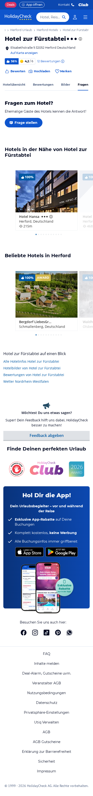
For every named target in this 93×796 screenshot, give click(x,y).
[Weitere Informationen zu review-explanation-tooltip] (62, 61)
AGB (46, 732)
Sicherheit (46, 761)
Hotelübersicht (14, 84)
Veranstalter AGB (46, 683)
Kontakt (64, 4)
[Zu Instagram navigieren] (35, 632)
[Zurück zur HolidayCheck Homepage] (18, 17)
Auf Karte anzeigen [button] (24, 53)
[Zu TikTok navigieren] (46, 632)
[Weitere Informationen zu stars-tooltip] (80, 39)
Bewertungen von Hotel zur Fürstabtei (33, 374)
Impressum (46, 771)
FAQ (46, 654)
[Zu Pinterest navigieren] (58, 632)
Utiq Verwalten (46, 722)
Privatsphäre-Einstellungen (46, 712)
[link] (75, 17)
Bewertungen (43, 84)
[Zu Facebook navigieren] (23, 632)
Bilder (65, 84)
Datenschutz (46, 703)
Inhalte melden (46, 663)
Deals (11, 4)
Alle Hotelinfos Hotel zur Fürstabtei (31, 361)
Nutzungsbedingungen (46, 693)
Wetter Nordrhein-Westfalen (26, 381)
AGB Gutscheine (46, 742)
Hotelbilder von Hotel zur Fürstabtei (32, 368)
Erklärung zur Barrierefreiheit (46, 751)
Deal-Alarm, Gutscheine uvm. (46, 673)
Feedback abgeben (47, 435)
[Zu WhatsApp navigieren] (69, 632)
